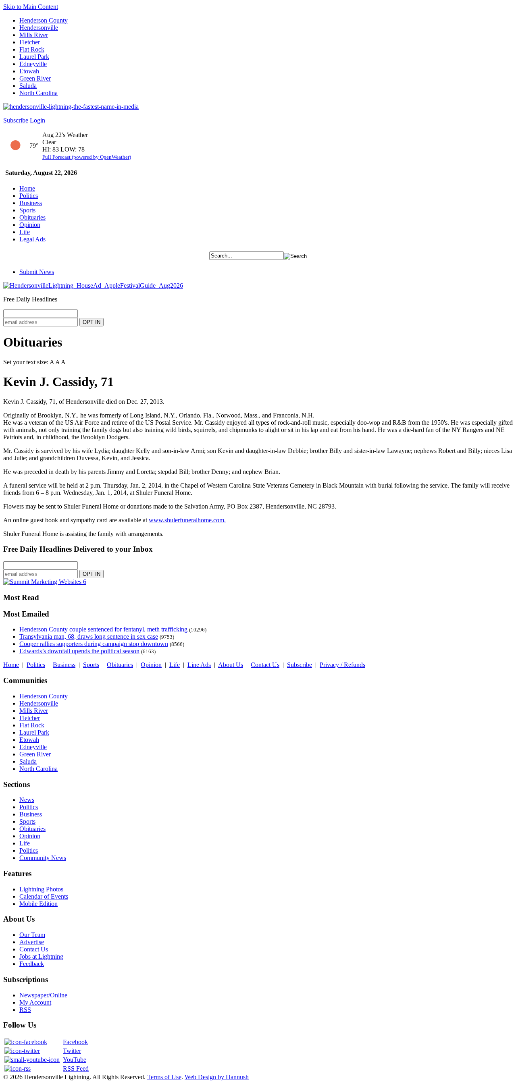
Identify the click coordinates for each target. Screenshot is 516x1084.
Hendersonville (38, 27)
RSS (25, 1009)
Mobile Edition (38, 903)
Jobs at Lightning (41, 956)
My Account (35, 1002)
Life (24, 231)
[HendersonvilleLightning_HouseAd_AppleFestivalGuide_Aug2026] (93, 285)
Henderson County (43, 20)
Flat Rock (31, 49)
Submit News (36, 271)
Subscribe (15, 120)
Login (37, 120)
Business (30, 202)
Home (27, 188)
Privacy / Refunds (342, 664)
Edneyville (33, 63)
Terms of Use (164, 1077)
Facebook (75, 1041)
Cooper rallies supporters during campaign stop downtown (93, 643)
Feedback (31, 963)
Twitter (72, 1050)
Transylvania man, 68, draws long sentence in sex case (88, 636)
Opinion (29, 224)
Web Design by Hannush (217, 1077)
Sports (27, 210)
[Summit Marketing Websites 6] (44, 581)
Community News (42, 857)
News (26, 799)
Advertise (31, 942)
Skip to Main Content (30, 6)
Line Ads (199, 664)
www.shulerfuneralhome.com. (187, 520)
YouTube (74, 1059)
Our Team (32, 934)
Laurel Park (34, 56)
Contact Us (265, 664)
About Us (230, 664)
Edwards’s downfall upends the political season (79, 651)
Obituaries (32, 217)
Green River (35, 78)
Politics (28, 195)
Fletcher (29, 42)
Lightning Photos (41, 889)
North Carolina (38, 92)
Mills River (33, 34)
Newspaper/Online (43, 995)
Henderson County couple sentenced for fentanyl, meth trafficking (103, 629)
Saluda (28, 85)
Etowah (29, 71)
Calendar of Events (43, 896)
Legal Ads (32, 239)
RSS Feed (76, 1068)
